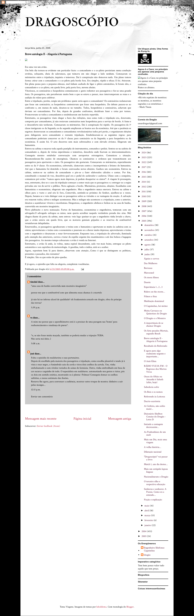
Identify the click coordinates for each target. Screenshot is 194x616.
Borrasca (148, 268)
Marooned (149, 272)
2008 (144, 206)
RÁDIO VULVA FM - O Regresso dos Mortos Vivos (155, 368)
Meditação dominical (154, 301)
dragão (147, 555)
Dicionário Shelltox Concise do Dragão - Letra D (155, 416)
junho (147, 254)
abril (146, 510)
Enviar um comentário (42, 396)
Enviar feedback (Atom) (48, 426)
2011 (144, 191)
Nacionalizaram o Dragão (156, 476)
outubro (148, 235)
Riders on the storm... (154, 291)
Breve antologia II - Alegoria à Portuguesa (155, 340)
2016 (144, 172)
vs (31, 317)
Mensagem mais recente (40, 418)
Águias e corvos (151, 258)
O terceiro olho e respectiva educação (154, 483)
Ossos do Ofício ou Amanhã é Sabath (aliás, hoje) (153, 379)
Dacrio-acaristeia (152, 401)
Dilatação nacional (152, 451)
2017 (144, 167)
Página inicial (82, 418)
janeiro (148, 525)
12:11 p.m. (36, 389)
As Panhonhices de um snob (155, 433)
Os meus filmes (151, 277)
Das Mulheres (150, 263)
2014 (144, 181)
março (147, 515)
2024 (144, 152)
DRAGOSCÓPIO (72, 22)
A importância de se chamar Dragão (153, 324)
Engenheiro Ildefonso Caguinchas (154, 549)
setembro (149, 239)
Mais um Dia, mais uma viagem (155, 441)
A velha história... (152, 447)
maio (147, 505)
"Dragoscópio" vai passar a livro (156, 458)
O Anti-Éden (150, 361)
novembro (149, 230)
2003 (144, 536)
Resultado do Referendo (155, 346)
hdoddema (101, 606)
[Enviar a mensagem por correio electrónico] (82, 269)
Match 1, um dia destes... (156, 464)
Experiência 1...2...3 (153, 287)
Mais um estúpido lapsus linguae (156, 470)
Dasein (147, 282)
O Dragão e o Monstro (155, 318)
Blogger (130, 606)
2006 (144, 216)
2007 (144, 211)
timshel (33, 281)
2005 (144, 220)
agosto (147, 244)
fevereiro (149, 520)
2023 (144, 157)
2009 (144, 201)
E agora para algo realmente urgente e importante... (155, 353)
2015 (144, 176)
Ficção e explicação (153, 499)
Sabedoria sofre (151, 387)
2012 (144, 186)
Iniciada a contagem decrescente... (153, 426)
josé (32, 353)
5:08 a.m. (35, 343)
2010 (144, 196)
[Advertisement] (80, 410)
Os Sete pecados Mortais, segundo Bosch (156, 332)
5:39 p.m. (35, 307)
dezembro (149, 225)
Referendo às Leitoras (154, 396)
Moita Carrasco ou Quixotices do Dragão (155, 312)
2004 (144, 531)
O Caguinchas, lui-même (156, 306)
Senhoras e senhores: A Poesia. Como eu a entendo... (155, 491)
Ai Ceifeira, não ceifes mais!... (154, 407)
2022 (144, 162)
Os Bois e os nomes (153, 392)
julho (147, 249)
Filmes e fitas (150, 296)
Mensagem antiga (119, 418)
